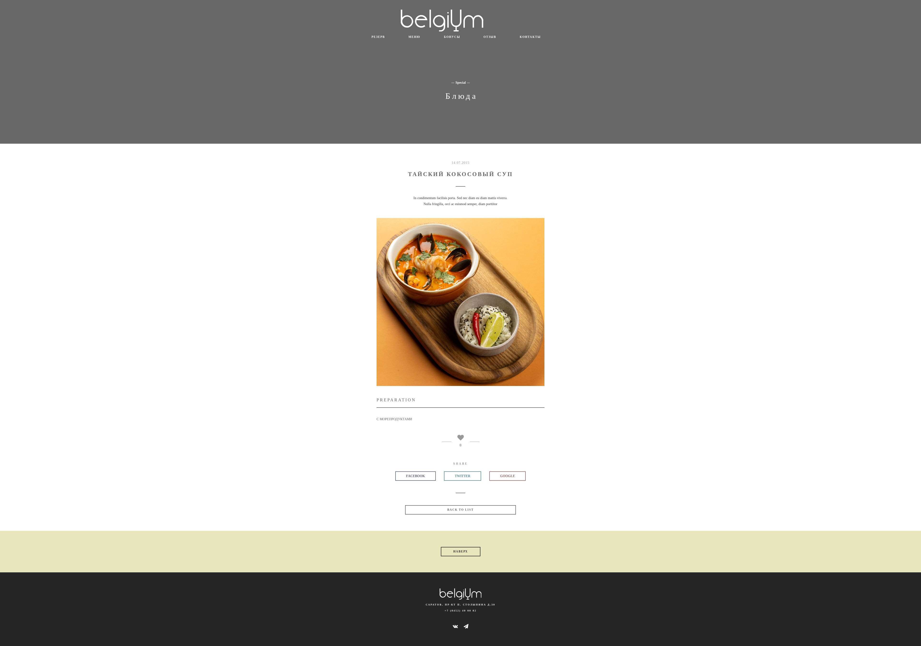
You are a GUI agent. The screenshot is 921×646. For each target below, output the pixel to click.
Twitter (462, 476)
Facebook (415, 476)
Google (507, 476)
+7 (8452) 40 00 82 (461, 610)
